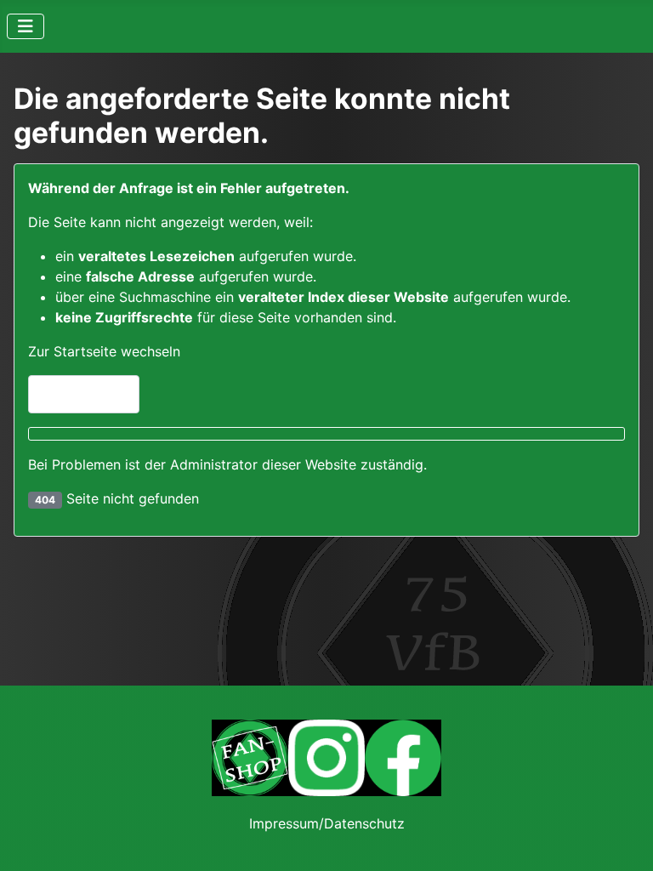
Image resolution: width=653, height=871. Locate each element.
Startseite (91, 394)
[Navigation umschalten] (25, 26)
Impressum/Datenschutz (327, 823)
